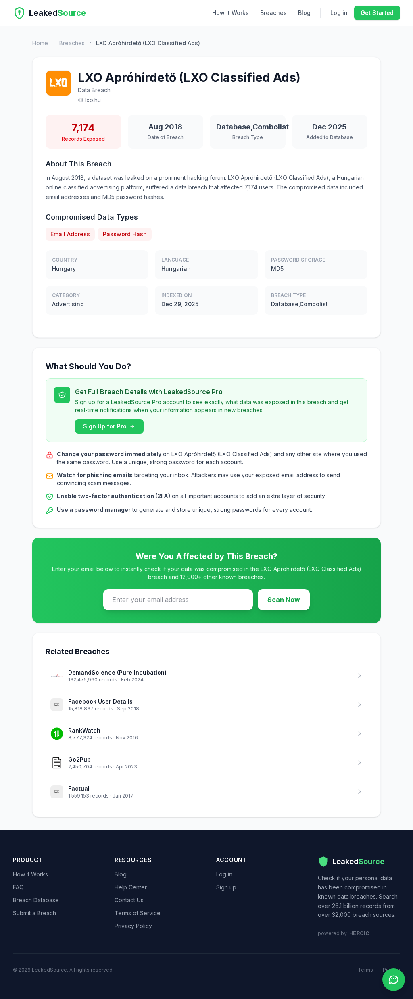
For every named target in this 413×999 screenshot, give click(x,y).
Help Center (131, 887)
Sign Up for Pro (105, 426)
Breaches (273, 12)
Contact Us (129, 900)
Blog (304, 12)
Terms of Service (138, 913)
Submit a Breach (34, 913)
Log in (339, 12)
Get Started (377, 12)
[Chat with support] (393, 979)
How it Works (230, 12)
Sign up (226, 887)
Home (40, 42)
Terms (365, 970)
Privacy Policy (133, 925)
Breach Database (36, 900)
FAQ (18, 887)
